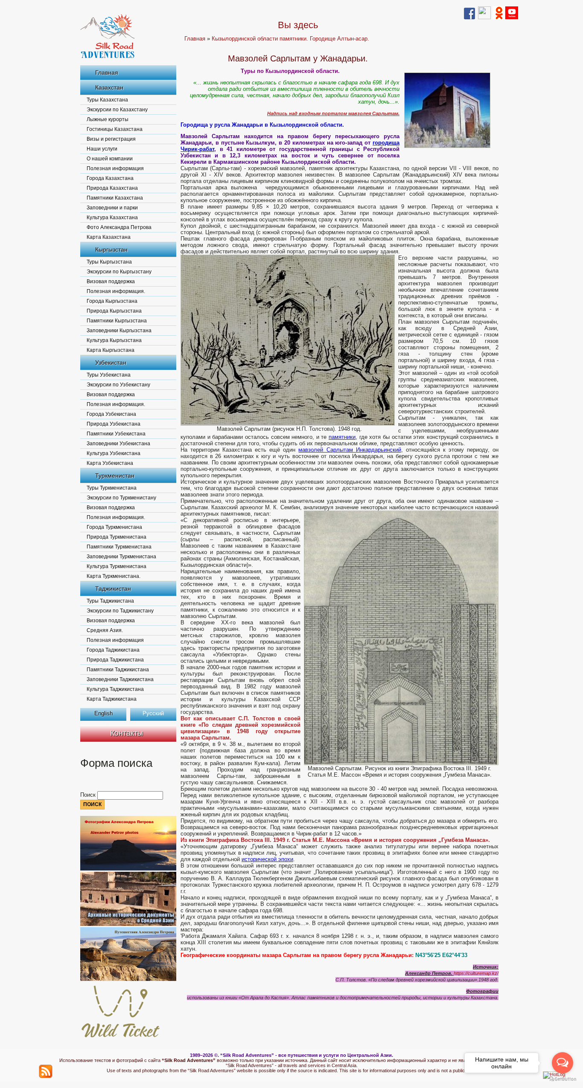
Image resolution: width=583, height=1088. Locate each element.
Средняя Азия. (105, 630)
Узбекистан (110, 362)
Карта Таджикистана (112, 699)
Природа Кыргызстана (114, 311)
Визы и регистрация (111, 139)
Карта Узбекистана (110, 463)
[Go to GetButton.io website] (562, 1079)
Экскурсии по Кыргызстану (119, 272)
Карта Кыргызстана (110, 350)
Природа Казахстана (112, 188)
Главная (106, 72)
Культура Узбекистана (113, 453)
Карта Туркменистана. (113, 576)
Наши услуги (102, 149)
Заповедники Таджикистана (120, 679)
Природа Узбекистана (113, 424)
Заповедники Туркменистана (121, 557)
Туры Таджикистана (110, 601)
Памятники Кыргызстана (117, 321)
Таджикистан (113, 588)
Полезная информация (115, 168)
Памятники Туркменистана (119, 547)
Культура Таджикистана (115, 689)
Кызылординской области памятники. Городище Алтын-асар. (290, 38)
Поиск (88, 795)
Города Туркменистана (114, 527)
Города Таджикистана (113, 650)
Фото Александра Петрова (119, 227)
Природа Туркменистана (116, 537)
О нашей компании (110, 159)
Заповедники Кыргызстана (119, 331)
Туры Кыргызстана (109, 262)
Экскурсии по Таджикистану (120, 611)
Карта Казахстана (109, 237)
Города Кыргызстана (112, 301)
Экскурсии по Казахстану (117, 110)
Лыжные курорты (107, 119)
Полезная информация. (116, 291)
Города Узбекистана (111, 414)
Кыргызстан (111, 249)
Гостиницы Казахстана (115, 129)
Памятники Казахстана (115, 198)
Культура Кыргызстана (114, 340)
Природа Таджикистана (115, 660)
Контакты (126, 733)
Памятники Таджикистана (118, 670)
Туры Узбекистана (109, 375)
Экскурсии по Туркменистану (121, 498)
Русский (153, 713)
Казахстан (109, 87)
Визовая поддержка (111, 281)
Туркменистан (114, 475)
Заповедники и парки (112, 208)
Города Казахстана (110, 178)
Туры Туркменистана (112, 488)
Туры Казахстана (107, 100)
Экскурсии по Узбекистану (118, 385)
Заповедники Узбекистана (118, 444)
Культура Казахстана (112, 218)
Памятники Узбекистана (116, 434)
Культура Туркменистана (116, 566)
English (103, 713)
